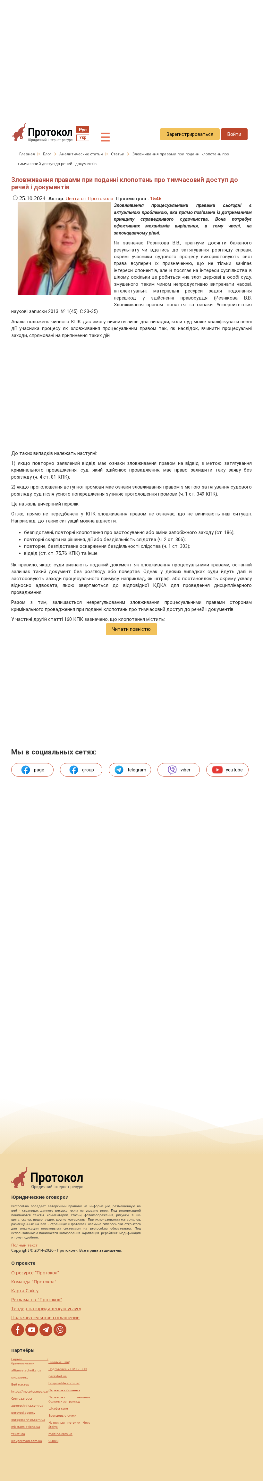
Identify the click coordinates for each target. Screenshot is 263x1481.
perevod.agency (23, 1413)
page (39, 769)
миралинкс (19, 1377)
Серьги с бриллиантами (29, 1361)
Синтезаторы (21, 1398)
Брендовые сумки (62, 1415)
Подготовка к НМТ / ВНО (67, 1369)
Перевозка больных (64, 1390)
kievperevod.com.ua (26, 1441)
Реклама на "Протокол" (36, 1299)
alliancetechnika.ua (26, 1370)
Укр (82, 137)
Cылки (53, 1441)
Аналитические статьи (81, 154)
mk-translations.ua (25, 1427)
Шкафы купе (58, 1408)
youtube (234, 769)
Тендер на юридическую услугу (46, 1308)
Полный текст (24, 1245)
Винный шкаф (59, 1362)
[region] (131, 58)
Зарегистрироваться (189, 134)
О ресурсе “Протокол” (35, 1273)
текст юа (18, 1434)
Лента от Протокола (89, 199)
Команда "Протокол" (33, 1282)
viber (186, 769)
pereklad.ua (57, 1376)
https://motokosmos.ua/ (29, 1391)
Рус (83, 129)
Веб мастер (20, 1384)
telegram (136, 769)
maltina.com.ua (60, 1434)
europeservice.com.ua (28, 1420)
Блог (47, 154)
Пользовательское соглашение (45, 1317)
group (88, 769)
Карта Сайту (24, 1291)
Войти (234, 134)
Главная (27, 154)
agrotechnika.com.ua (27, 1405)
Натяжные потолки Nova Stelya (69, 1424)
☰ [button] (105, 137)
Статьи (118, 154)
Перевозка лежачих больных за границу (69, 1399)
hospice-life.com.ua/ (64, 1383)
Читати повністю (131, 629)
